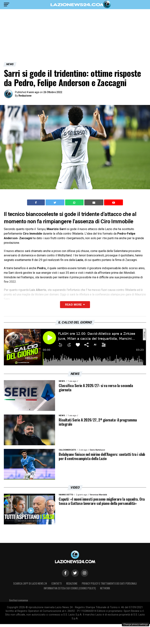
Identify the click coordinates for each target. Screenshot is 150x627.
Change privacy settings (135, 624)
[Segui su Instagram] (84, 573)
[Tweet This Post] (55, 202)
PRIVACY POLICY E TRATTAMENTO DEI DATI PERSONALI (109, 583)
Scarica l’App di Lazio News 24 (30, 583)
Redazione (24, 95)
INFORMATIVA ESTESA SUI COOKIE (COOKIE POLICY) (70, 588)
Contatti (56, 583)
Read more (73, 304)
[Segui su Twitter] (75, 573)
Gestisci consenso (18, 600)
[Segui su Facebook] (65, 573)
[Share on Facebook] (36, 202)
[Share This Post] (75, 202)
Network (105, 588)
